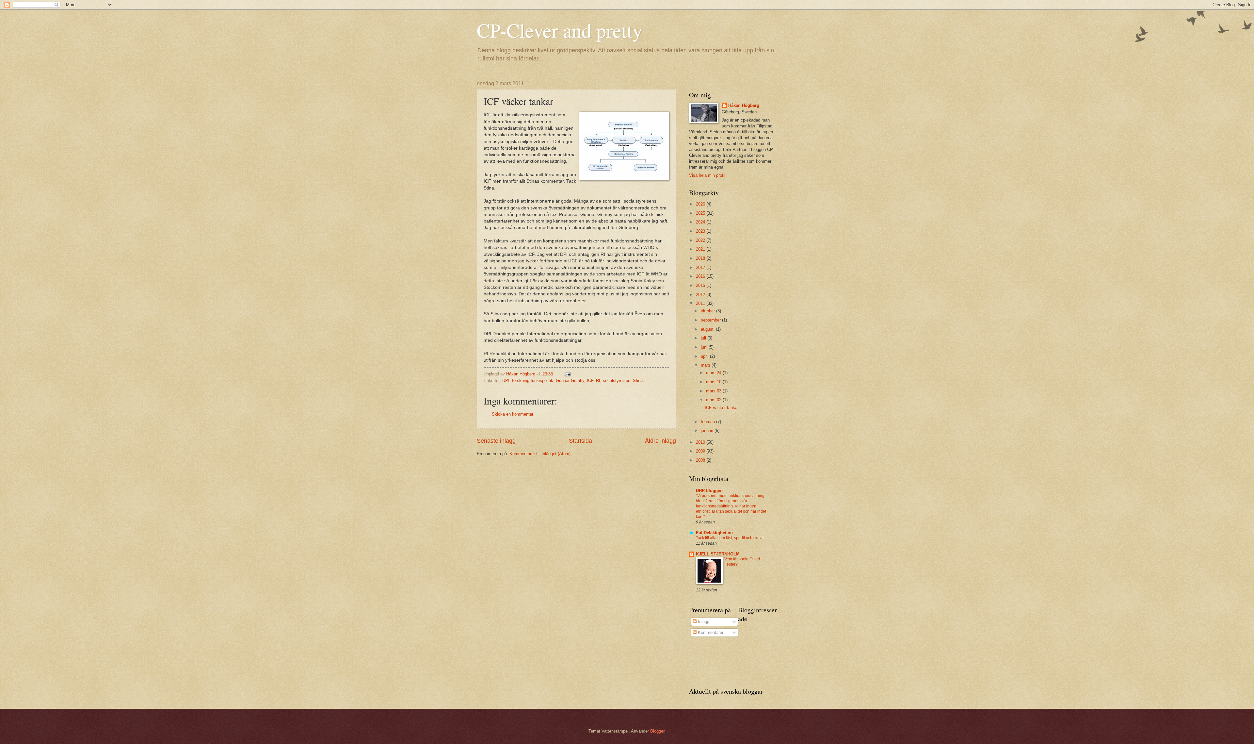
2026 (701, 204)
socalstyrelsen (616, 380)
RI (598, 380)
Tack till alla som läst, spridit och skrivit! (730, 538)
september (711, 320)
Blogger (657, 731)
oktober (708, 310)
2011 (701, 303)
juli (704, 338)
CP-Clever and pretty (559, 30)
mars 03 (714, 391)
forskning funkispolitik (532, 380)
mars (706, 365)
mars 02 (714, 399)
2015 (701, 285)
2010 (701, 442)
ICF (590, 380)
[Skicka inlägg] (567, 374)
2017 (701, 267)
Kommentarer (710, 632)
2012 (701, 294)
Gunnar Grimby (570, 380)
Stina (638, 380)
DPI (505, 380)
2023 (701, 231)
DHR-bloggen (709, 490)
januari (708, 430)
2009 (701, 451)
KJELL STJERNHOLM (718, 554)
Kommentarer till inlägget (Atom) (540, 453)
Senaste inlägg (496, 441)
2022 (701, 240)
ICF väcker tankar (722, 407)
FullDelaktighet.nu (714, 532)
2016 (701, 276)
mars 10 (714, 381)
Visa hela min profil (707, 175)
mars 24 (714, 372)
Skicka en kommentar (512, 414)
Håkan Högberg (743, 105)
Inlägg (703, 621)
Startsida (580, 441)
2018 (701, 258)
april (705, 356)
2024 (701, 222)
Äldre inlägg (660, 441)
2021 (701, 249)
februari (708, 421)
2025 (701, 213)
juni (705, 347)
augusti (708, 329)
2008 (701, 460)
